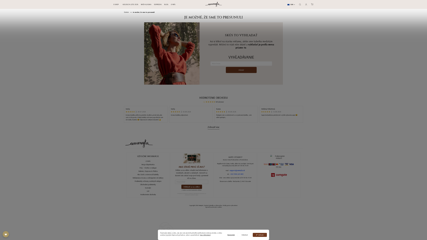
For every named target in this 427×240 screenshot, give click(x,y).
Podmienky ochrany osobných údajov (148, 181)
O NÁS (148, 161)
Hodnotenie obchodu (213, 97)
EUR (291, 4)
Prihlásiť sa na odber (192, 187)
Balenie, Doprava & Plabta (148, 171)
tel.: (235, 174)
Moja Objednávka (148, 164)
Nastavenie (231, 235)
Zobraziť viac (214, 127)
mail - (235, 170)
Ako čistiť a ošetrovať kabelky (148, 174)
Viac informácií (205, 235)
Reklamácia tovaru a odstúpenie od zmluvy (148, 178)
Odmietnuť (245, 235)
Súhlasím (261, 235)
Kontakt (148, 188)
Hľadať (241, 70)
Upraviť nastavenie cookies (213, 207)
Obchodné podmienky (148, 184)
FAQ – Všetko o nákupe (148, 168)
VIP (148, 191)
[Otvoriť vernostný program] (6, 234)
